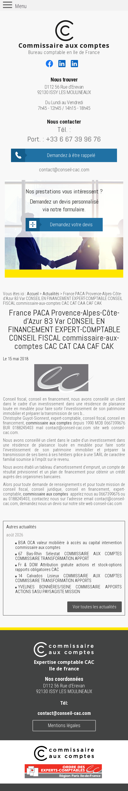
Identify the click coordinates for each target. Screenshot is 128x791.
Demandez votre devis (71, 224)
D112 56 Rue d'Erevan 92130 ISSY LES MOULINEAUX (64, 86)
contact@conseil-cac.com (64, 170)
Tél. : (64, 129)
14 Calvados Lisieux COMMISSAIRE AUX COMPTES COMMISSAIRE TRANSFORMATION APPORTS (68, 578)
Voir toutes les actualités (94, 607)
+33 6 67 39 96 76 (73, 139)
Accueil (33, 293)
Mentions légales (64, 725)
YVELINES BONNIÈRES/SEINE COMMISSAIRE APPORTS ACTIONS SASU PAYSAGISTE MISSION (68, 589)
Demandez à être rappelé (71, 155)
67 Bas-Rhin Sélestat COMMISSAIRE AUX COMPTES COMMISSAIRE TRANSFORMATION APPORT (68, 556)
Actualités (51, 293)
